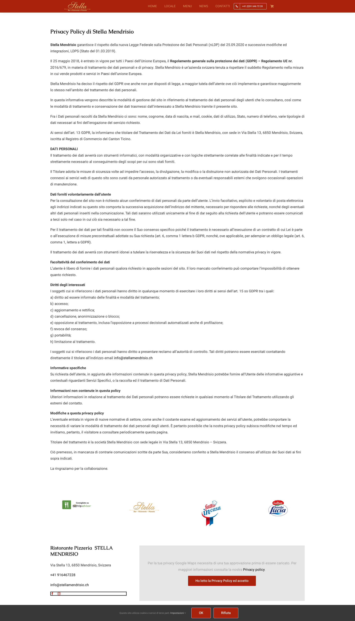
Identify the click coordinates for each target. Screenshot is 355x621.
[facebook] (52, 593)
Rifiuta (226, 612)
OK (201, 612)
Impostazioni (177, 613)
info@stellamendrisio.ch (133, 358)
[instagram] (59, 593)
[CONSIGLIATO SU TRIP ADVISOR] (77, 501)
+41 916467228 (62, 575)
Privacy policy (254, 569)
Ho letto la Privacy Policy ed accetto (221, 580)
